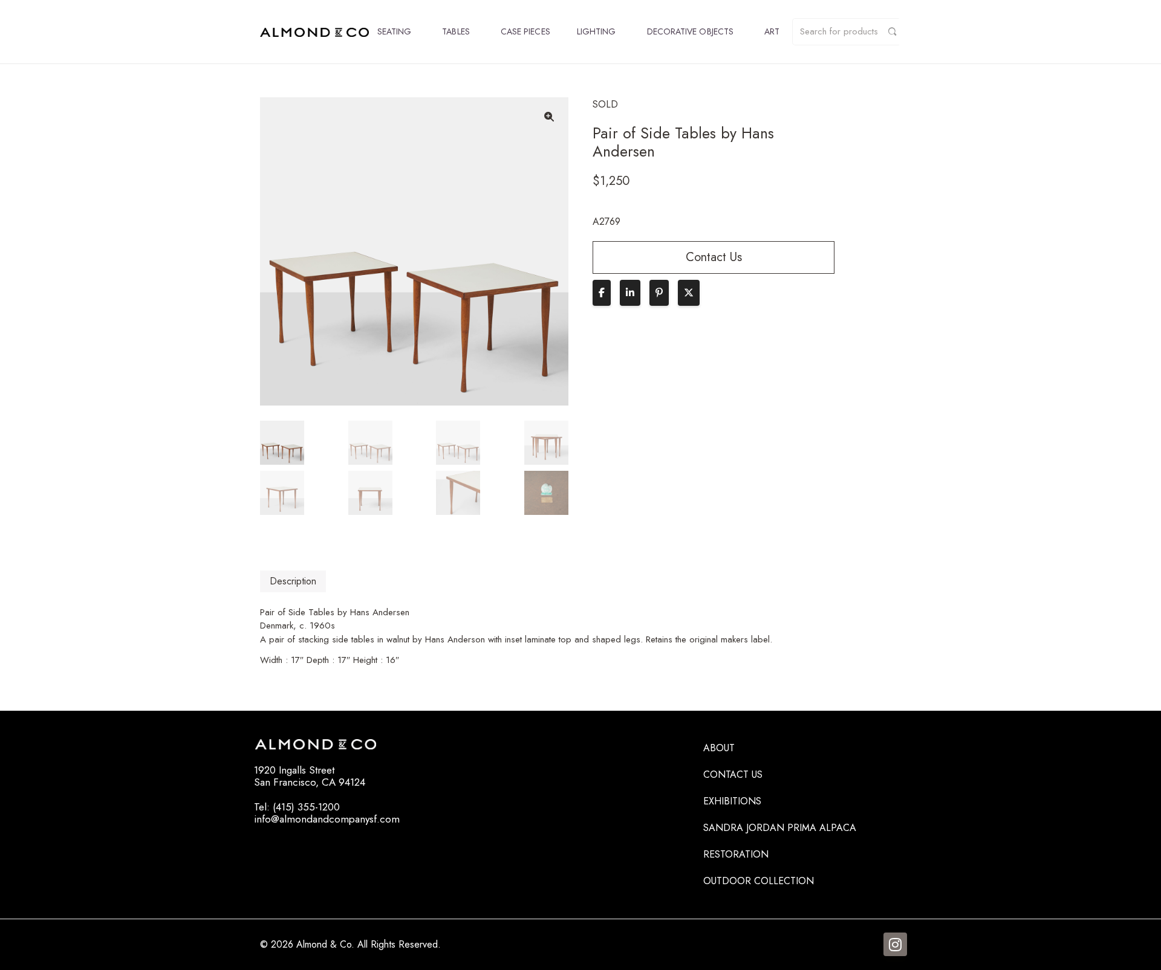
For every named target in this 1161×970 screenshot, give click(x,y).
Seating (394, 31)
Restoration (736, 854)
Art (771, 31)
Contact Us (733, 774)
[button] (549, 116)
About (719, 748)
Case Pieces (525, 31)
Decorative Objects (690, 31)
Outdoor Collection (758, 881)
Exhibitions (732, 801)
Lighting (596, 31)
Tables (455, 31)
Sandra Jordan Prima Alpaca (779, 828)
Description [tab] (293, 581)
